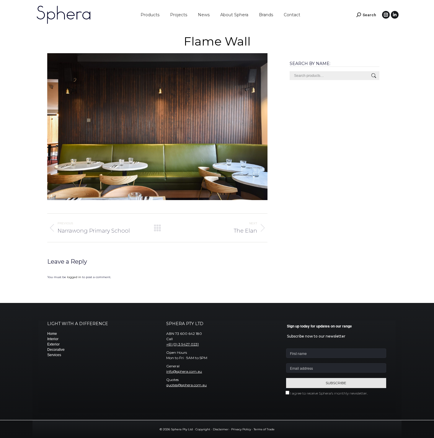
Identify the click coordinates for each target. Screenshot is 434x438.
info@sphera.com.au (184, 371)
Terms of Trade (264, 429)
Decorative (56, 350)
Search (373, 75)
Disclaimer (221, 429)
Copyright (202, 429)
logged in (74, 277)
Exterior (53, 344)
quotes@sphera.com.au (186, 385)
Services (54, 355)
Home (52, 334)
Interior (52, 339)
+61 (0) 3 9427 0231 (182, 344)
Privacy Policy (241, 429)
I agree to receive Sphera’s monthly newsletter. (329, 393)
